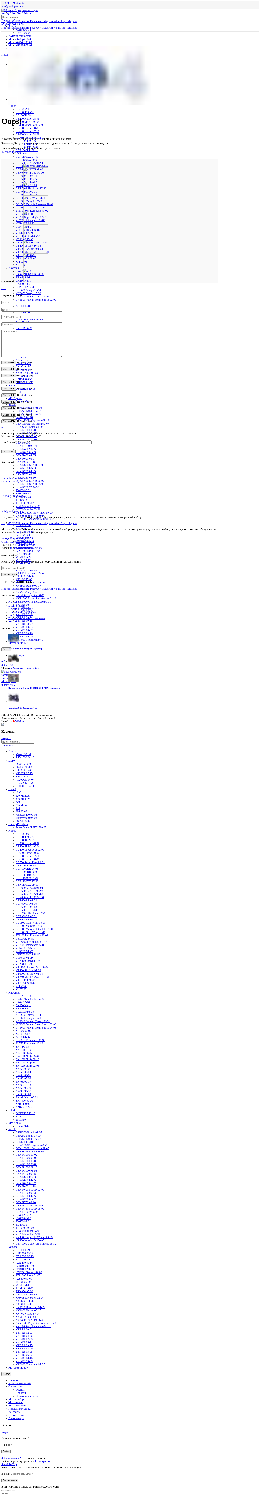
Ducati (12, 789)
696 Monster (23, 798)
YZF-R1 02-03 (24, 1332)
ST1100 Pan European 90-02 (32, 935)
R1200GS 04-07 (25, 779)
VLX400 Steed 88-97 (28, 960)
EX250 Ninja (23, 280)
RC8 (18, 391)
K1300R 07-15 (24, 773)
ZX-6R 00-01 (23, 1068)
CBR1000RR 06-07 (27, 871)
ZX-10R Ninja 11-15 (27, 1062)
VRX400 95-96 (24, 963)
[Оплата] (2, 724)
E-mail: (5, 1473)
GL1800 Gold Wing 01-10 (30, 932)
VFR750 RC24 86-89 (28, 954)
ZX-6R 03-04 (23, 1072)
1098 (18, 792)
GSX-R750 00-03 (26, 468)
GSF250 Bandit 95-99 (28, 410)
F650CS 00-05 (24, 39)
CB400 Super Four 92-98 (30, 124)
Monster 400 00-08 (26, 814)
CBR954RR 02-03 (26, 919)
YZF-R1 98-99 (24, 623)
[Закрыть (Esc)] (2, 1490)
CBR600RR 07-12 (26, 906)
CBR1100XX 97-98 (27, 156)
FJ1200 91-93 (23, 525)
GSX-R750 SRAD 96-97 (30, 1205)
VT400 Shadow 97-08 (28, 970)
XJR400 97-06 (24, 579)
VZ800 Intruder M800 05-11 (32, 1240)
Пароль (6, 1444)
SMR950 (21, 1119)
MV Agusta (15, 398)
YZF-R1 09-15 (24, 620)
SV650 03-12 (23, 493)
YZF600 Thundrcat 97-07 (30, 639)
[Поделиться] (6, 1490)
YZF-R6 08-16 (24, 633)
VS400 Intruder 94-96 (28, 506)
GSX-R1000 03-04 (26, 1157)
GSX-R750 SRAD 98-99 (30, 483)
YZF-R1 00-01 (24, 1329)
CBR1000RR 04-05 (27, 868)
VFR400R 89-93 (25, 948)
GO (3, 288)
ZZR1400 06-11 (25, 379)
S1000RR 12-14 (25, 786)
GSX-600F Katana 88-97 (30, 426)
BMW (12, 760)
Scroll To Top (9, 1464)
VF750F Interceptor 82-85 (30, 944)
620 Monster (23, 795)
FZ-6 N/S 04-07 (25, 534)
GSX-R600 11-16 (26, 461)
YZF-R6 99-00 (24, 636)
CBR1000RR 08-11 (27, 875)
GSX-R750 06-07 (26, 474)
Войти (6, 1451)
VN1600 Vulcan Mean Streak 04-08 (36, 1027)
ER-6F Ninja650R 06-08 (30, 998)
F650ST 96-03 (24, 42)
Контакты (14, 621)
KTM (11, 385)
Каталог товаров (11, 151)
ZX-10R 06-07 (24, 328)
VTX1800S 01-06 (26, 983)
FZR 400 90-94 (24, 1262)
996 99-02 (21, 811)
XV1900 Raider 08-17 (28, 585)
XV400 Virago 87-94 (28, 1313)
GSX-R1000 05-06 (26, 1161)
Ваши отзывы (16, 605)
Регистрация (42, 1461)
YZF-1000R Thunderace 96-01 (33, 601)
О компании (15, 602)
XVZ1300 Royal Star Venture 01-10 (36, 598)
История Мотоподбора (22, 611)
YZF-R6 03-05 (24, 626)
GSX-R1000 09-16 (26, 1167)
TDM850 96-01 (24, 563)
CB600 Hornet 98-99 (27, 134)
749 (18, 801)
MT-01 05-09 (23, 557)
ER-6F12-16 (23, 277)
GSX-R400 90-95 (26, 449)
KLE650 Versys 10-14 (28, 290)
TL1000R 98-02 (25, 503)
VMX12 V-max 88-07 (28, 1294)
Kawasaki (14, 267)
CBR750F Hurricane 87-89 (31, 913)
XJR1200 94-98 (25, 576)
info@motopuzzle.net (13, 6)
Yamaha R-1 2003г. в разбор (22, 708)
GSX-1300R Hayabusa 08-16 (32, 1145)
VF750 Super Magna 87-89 (31, 941)
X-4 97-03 (21, 261)
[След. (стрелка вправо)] (6, 1493)
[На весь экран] (9, 1490)
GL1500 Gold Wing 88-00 (30, 922)
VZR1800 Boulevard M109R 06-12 (36, 518)
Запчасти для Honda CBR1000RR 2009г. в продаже (34, 688)
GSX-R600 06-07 (26, 458)
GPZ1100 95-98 (25, 286)
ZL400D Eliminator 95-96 (30, 1040)
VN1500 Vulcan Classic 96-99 (33, 296)
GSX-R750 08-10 (26, 1202)
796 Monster (23, 805)
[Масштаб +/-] (13, 1490)
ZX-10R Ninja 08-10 (27, 1059)
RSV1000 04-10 (25, 32)
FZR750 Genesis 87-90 (29, 1272)
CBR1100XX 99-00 (27, 159)
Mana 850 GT (23, 29)
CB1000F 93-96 (25, 112)
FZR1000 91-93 (25, 1269)
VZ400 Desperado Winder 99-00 (34, 512)
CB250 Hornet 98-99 (27, 118)
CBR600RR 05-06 (26, 903)
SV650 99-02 (23, 1221)
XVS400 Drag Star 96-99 (30, 595)
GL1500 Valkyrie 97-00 (29, 925)
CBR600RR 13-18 (26, 909)
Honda (12, 105)
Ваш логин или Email (15, 1438)
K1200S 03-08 (24, 770)
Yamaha (13, 1246)
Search (6, 649)
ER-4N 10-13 (23, 995)
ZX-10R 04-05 (24, 1049)
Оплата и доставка (19, 608)
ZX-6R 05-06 (23, 1075)
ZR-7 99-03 (22, 321)
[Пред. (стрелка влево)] (2, 1493)
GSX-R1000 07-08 (26, 439)
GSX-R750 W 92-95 (27, 487)
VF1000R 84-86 (25, 938)
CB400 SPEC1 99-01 (28, 121)
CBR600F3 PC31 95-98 (29, 890)
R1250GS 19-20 (25, 782)
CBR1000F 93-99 (26, 865)
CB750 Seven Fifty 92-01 (30, 862)
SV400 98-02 (23, 490)
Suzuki (12, 404)
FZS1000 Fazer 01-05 (28, 550)
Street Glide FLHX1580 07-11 (33, 827)
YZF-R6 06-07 (24, 630)
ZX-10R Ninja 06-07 (27, 1056)
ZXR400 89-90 (24, 1100)
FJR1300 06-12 (24, 1253)
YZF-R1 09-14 (24, 1342)
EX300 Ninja (23, 283)
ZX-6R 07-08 (23, 1078)
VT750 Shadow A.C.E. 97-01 (32, 976)
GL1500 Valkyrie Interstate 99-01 (34, 929)
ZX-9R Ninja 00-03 (27, 372)
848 (18, 808)
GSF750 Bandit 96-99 (28, 1138)
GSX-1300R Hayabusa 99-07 (32, 423)
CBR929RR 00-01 (26, 916)
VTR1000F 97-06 (26, 979)
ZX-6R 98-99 (23, 1087)
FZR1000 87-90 (25, 1265)
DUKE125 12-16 (25, 1113)
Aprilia (12, 26)
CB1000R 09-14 (25, 115)
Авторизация (16, 1418)
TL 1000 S (22, 499)
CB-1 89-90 (22, 109)
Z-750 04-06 (23, 312)
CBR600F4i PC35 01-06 (30, 897)
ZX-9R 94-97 (23, 366)
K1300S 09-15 (24, 776)
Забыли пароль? (11, 1457)
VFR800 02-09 (24, 957)
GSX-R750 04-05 (26, 471)
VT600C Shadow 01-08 (29, 973)
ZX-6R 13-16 (23, 360)
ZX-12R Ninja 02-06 (27, 1065)
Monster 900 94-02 (26, 817)
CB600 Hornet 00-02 (27, 128)
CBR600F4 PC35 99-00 (29, 894)
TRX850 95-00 (24, 1291)
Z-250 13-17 (23, 1033)
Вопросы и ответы (19, 615)
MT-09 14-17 (23, 1284)
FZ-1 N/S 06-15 (25, 1256)
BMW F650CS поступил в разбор (25, 648)
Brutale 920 (22, 1126)
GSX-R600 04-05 (26, 455)
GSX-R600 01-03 (26, 452)
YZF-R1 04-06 (24, 1335)
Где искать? (8, 20)
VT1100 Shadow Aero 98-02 (32, 967)
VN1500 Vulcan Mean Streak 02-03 (36, 299)
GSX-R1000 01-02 (26, 429)
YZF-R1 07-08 (24, 1338)
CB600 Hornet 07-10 (27, 131)
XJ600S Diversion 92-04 (30, 572)
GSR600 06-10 (24, 417)
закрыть (6, 738)
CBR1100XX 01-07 (27, 153)
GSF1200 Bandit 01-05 (29, 1132)
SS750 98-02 (23, 820)
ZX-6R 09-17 (23, 1081)
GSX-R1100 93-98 (26, 445)
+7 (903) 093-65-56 (12, 496)
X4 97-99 (21, 264)
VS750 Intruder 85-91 (28, 509)
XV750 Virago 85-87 (28, 592)
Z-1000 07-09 (23, 306)
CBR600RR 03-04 (26, 900)
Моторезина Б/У (18, 1367)
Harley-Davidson (18, 824)
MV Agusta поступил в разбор (23, 668)
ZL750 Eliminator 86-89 (29, 1043)
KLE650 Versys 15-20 (28, 293)
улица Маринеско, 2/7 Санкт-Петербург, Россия (16, 479)
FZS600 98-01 (24, 553)
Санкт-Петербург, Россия (16, 540)
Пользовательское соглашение (26, 618)
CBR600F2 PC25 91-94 (29, 163)
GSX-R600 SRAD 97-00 (30, 464)
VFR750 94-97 (24, 951)
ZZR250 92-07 (24, 1106)
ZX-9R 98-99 (23, 1094)
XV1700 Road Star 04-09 (30, 1307)
